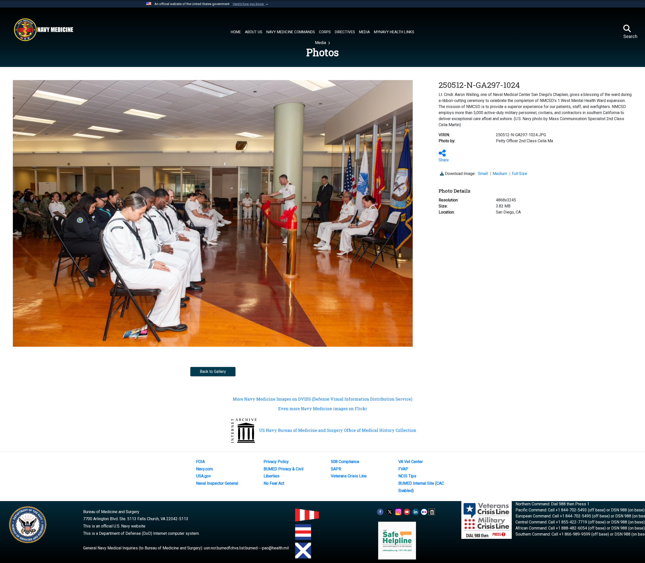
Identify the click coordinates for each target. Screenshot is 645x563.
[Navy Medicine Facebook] (380, 511)
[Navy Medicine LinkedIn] (415, 511)
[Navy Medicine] (43, 29)
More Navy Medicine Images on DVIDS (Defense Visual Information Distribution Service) (322, 399)
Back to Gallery (213, 371)
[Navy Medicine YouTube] (407, 511)
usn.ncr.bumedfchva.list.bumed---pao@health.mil (246, 548)
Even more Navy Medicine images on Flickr (322, 408)
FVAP (403, 469)
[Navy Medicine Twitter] (389, 511)
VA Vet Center (410, 461)
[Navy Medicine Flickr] (424, 511)
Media (321, 42)
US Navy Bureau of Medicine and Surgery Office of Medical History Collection (337, 430)
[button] (251, 4)
